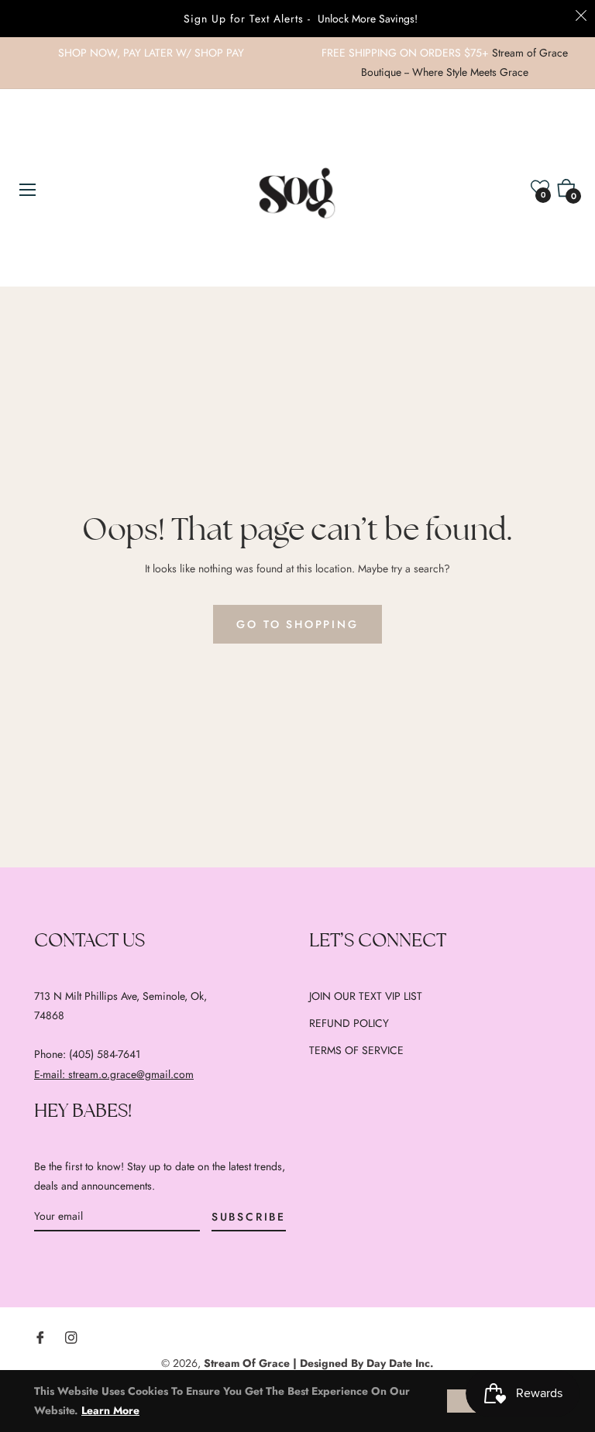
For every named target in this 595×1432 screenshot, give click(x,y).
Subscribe (249, 1216)
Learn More (110, 1410)
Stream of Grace (247, 1363)
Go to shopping (297, 624)
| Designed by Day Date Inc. (363, 1363)
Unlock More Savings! (368, 18)
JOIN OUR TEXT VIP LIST (365, 996)
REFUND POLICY (349, 1023)
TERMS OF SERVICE (356, 1050)
